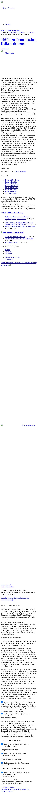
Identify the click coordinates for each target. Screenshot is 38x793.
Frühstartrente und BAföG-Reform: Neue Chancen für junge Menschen (19, 223)
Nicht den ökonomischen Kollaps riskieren (18, 41)
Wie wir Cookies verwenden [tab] (10, 606)
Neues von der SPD (15, 232)
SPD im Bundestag (15, 213)
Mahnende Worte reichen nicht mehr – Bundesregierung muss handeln (18, 218)
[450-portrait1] (19, 51)
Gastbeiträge (5, 49)
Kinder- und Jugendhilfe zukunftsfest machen (20, 226)
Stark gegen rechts (11, 242)
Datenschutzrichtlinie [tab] (8, 776)
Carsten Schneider (20, 171)
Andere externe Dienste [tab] (9, 718)
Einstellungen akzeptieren (9, 598)
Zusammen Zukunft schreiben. (15, 237)
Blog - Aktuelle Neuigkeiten (10, 30)
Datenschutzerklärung (8, 787)
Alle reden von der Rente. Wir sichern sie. (19, 239)
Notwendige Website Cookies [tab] (11, 638)
